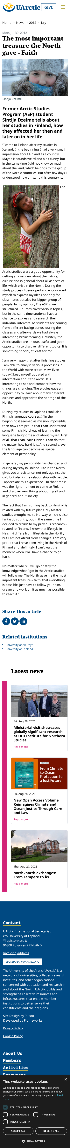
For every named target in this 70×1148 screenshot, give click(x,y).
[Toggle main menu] (63, 7)
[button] (35, 1141)
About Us (12, 1053)
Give (48, 7)
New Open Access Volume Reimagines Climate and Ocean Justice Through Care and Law (38, 806)
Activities (15, 1068)
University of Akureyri (19, 645)
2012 (32, 22)
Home (6, 22)
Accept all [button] (18, 1131)
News (20, 22)
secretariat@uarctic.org (22, 961)
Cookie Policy (13, 1036)
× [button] (65, 1079)
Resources (14, 1075)
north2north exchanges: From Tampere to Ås (35, 874)
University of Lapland (19, 649)
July (43, 22)
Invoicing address (16, 953)
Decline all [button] (51, 1131)
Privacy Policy (13, 1028)
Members (12, 1060)
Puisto (29, 1016)
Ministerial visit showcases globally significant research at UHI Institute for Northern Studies (39, 733)
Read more (21, 747)
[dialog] (35, 1111)
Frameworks (33, 1020)
